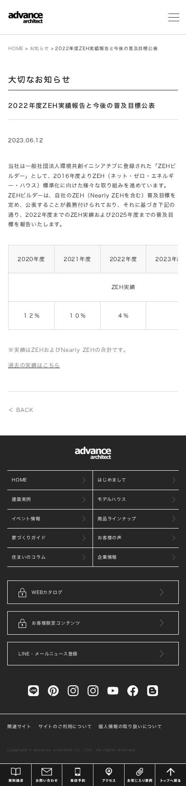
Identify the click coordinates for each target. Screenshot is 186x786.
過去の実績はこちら (34, 365)
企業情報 (107, 557)
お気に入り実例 (140, 775)
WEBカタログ (47, 592)
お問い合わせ (47, 775)
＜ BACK (20, 409)
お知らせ (39, 48)
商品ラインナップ (117, 518)
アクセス (108, 775)
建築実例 (21, 499)
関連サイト (19, 726)
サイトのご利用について (65, 726)
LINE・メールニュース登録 (48, 653)
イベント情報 (26, 518)
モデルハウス (112, 499)
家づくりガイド (29, 537)
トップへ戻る (170, 775)
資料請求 (15, 775)
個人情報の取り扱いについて (130, 726)
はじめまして (112, 479)
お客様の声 (110, 537)
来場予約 (77, 775)
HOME (15, 48)
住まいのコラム (29, 557)
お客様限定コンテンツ (56, 623)
